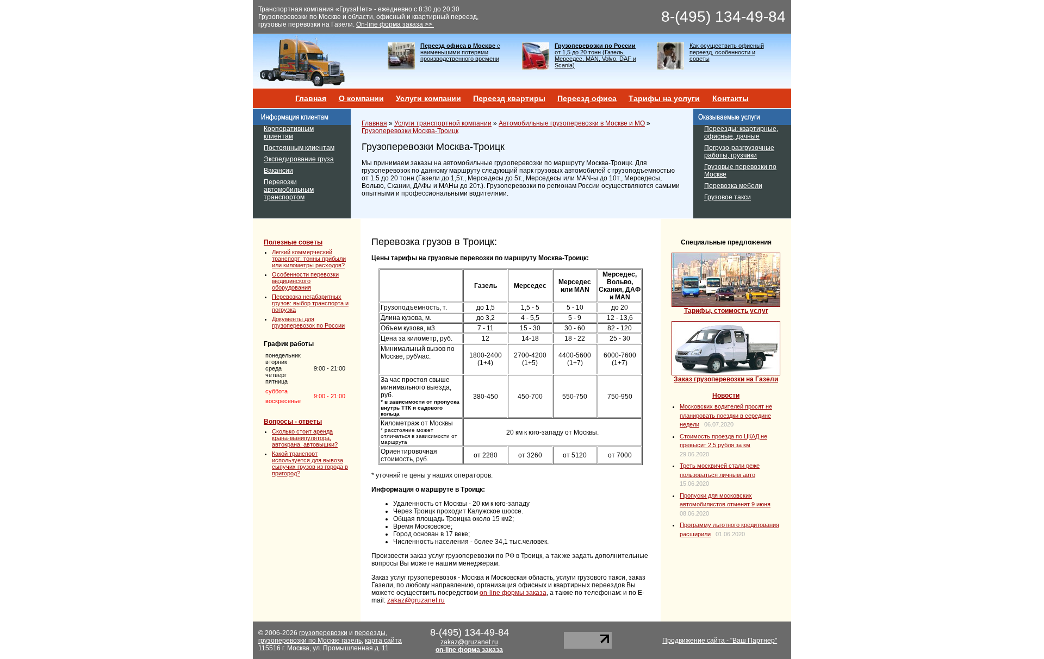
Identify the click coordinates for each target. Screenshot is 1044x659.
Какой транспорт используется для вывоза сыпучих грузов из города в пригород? (310, 463)
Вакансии (278, 170)
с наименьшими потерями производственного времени (460, 52)
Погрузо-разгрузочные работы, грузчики (739, 151)
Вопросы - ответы (293, 421)
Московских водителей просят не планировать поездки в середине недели (726, 415)
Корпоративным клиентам (289, 132)
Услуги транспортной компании (443, 123)
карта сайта (383, 640)
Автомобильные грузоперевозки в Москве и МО (572, 123)
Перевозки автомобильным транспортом (289, 189)
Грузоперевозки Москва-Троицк (410, 131)
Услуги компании (428, 98)
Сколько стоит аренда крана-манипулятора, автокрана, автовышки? (305, 438)
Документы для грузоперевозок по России (308, 322)
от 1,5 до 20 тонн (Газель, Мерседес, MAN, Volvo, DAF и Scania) (595, 55)
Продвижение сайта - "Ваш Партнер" (719, 640)
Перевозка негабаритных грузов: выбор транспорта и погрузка (310, 303)
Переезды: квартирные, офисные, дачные (741, 132)
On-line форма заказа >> (395, 24)
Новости (725, 395)
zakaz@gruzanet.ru (416, 600)
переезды (370, 633)
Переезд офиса (587, 98)
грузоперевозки (323, 633)
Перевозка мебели (733, 186)
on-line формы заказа (513, 593)
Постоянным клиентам (299, 148)
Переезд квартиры (509, 98)
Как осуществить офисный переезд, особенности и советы (726, 52)
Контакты (730, 98)
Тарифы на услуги (664, 98)
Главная (310, 98)
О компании (361, 98)
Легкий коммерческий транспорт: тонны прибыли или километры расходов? (309, 258)
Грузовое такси (727, 197)
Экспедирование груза (299, 159)
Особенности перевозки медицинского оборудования (305, 281)
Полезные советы (293, 242)
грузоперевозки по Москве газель (310, 640)
